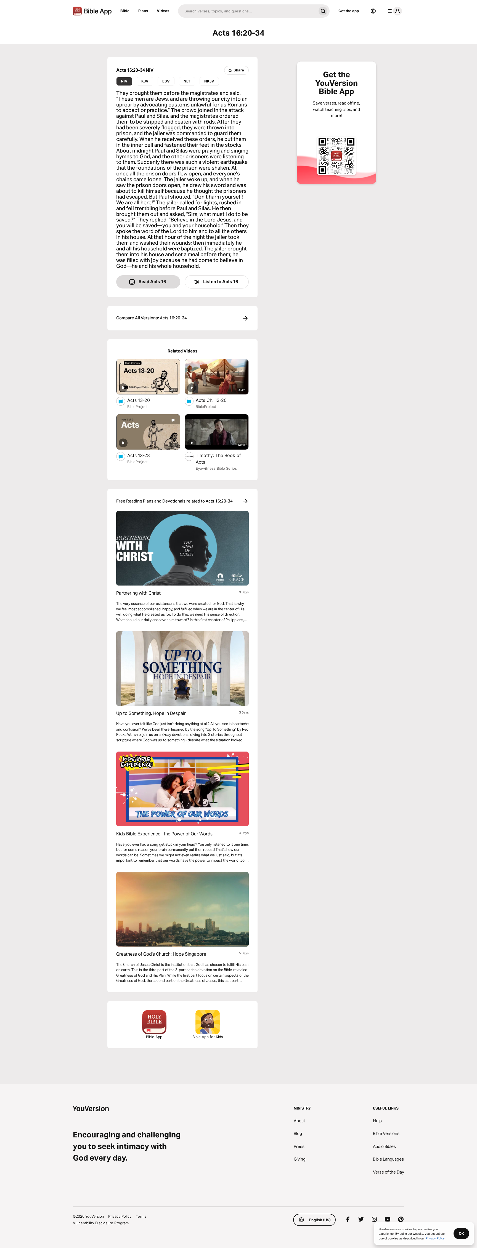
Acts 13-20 (144, 400)
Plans (143, 11)
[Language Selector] (373, 11)
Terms (141, 1216)
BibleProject (137, 406)
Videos (163, 11)
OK (461, 1233)
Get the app (348, 11)
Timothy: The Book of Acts (218, 459)
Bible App (154, 1037)
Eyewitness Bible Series (216, 468)
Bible (124, 11)
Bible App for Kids (207, 1037)
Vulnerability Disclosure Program (101, 1223)
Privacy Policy (119, 1216)
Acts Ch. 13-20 (217, 400)
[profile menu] (393, 11)
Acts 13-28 (144, 455)
